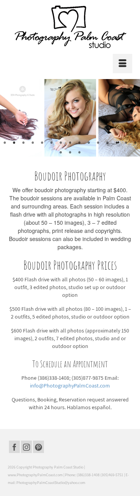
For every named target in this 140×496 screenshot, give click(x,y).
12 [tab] (107, 143)
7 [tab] (61, 143)
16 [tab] (61, 153)
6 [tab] (51, 143)
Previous (11, 117)
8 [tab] (70, 143)
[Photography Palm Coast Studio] (70, 26)
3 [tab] (23, 143)
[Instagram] (26, 447)
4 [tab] (33, 143)
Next (129, 117)
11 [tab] (98, 143)
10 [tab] (89, 143)
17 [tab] (70, 153)
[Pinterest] (38, 447)
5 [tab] (42, 143)
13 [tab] (117, 143)
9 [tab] (79, 143)
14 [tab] (126, 143)
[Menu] (122, 63)
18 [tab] (79, 153)
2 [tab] (14, 143)
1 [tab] (5, 143)
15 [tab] (135, 143)
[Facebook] (14, 447)
